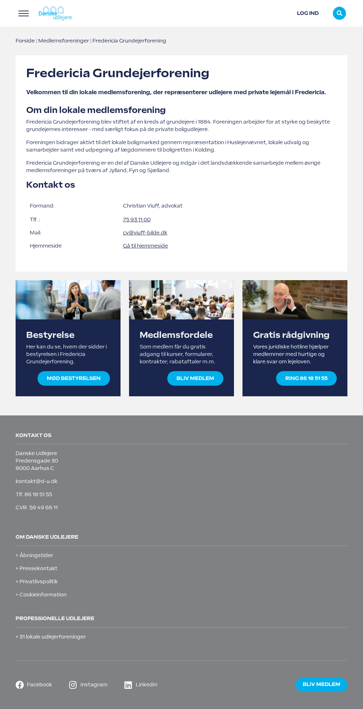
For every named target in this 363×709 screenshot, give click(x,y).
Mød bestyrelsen (74, 378)
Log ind (308, 13)
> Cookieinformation (41, 594)
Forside (25, 41)
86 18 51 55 (38, 494)
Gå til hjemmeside (145, 246)
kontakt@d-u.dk (36, 481)
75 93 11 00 (137, 219)
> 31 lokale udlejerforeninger (51, 637)
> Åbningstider (34, 555)
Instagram (93, 684)
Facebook (39, 684)
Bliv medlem (195, 378)
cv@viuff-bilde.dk (145, 233)
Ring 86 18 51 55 (306, 378)
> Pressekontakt (36, 568)
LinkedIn (146, 684)
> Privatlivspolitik (37, 581)
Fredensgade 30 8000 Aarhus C (37, 464)
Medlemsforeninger (63, 41)
